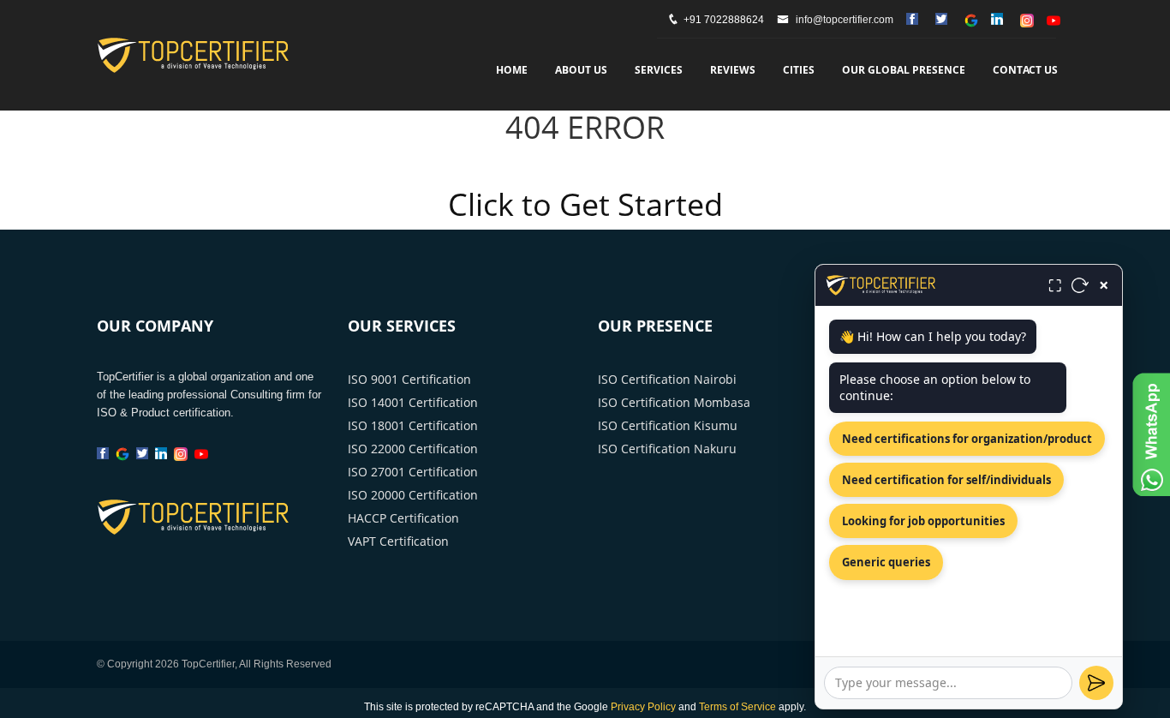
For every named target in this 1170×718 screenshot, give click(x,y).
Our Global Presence (903, 70)
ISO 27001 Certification (413, 472)
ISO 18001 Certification (413, 425)
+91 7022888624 (723, 20)
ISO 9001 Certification (409, 379)
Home (512, 70)
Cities (799, 70)
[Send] (1096, 683)
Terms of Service (737, 707)
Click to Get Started (585, 204)
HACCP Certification (403, 518)
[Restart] (1080, 285)
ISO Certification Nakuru (667, 448)
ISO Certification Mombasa (674, 402)
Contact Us (1025, 70)
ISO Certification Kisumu (667, 425)
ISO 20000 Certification (413, 495)
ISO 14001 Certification (413, 402)
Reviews (732, 70)
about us (581, 70)
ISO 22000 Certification (413, 448)
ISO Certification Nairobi (667, 379)
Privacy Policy (643, 707)
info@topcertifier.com (843, 20)
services (659, 70)
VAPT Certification (398, 541)
